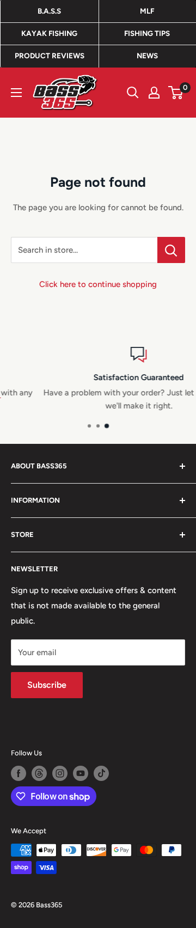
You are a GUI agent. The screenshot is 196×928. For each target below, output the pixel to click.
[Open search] (133, 93)
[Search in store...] (171, 250)
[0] (176, 92)
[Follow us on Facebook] (18, 773)
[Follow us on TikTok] (101, 773)
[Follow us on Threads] (39, 773)
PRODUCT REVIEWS (49, 55)
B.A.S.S (49, 11)
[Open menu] (16, 92)
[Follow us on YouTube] (80, 773)
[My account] (154, 93)
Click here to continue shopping (98, 284)
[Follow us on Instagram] (60, 773)
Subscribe (46, 685)
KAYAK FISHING (49, 33)
